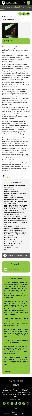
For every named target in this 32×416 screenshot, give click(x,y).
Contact (6, 413)
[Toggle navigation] (28, 3)
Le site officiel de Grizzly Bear (17, 269)
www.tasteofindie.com (16, 399)
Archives (22, 413)
